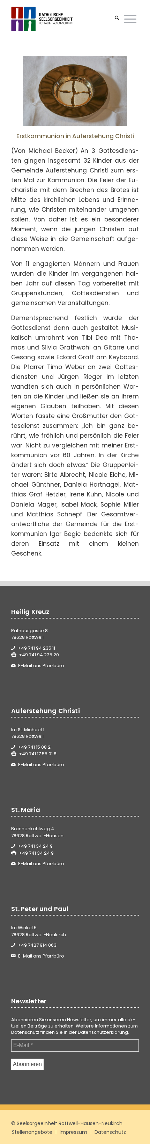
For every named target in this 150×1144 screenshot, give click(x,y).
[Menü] (130, 19)
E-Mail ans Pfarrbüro (41, 665)
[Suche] (117, 19)
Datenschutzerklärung (103, 1032)
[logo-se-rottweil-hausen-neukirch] (62, 19)
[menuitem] (117, 19)
